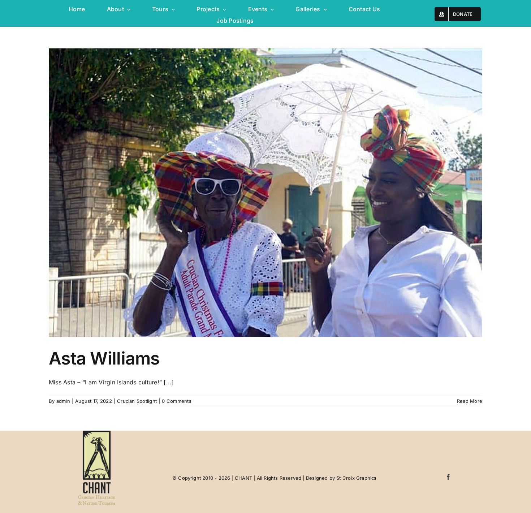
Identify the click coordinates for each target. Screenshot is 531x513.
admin (63, 401)
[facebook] (448, 477)
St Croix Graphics (356, 478)
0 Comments (176, 401)
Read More (469, 401)
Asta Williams (104, 358)
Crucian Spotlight (137, 401)
